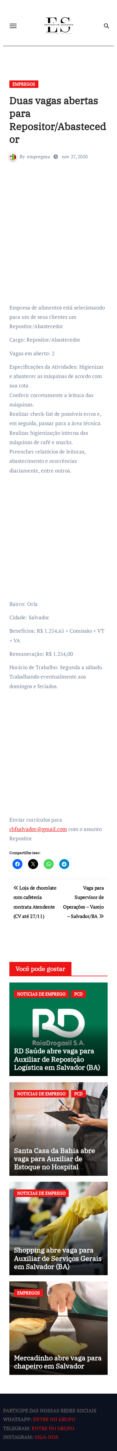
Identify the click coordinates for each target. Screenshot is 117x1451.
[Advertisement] (58, 241)
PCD (78, 994)
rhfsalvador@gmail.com (38, 829)
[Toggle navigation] (13, 26)
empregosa (38, 156)
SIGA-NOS (46, 1437)
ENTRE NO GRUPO (54, 1419)
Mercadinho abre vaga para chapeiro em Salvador (58, 1361)
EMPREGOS (23, 84)
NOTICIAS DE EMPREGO (41, 994)
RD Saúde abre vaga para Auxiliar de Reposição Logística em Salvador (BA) (57, 1059)
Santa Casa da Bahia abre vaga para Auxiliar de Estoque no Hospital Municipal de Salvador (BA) (57, 1163)
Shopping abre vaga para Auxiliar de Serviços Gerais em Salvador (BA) (58, 1258)
